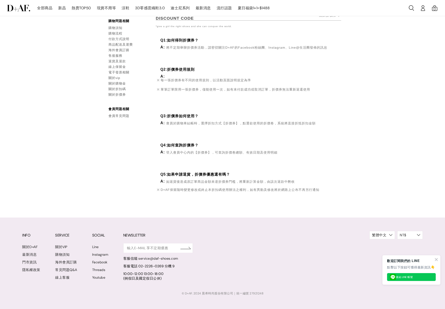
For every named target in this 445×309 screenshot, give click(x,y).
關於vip (114, 78)
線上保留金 (117, 67)
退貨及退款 (117, 61)
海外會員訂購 (118, 50)
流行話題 (224, 8)
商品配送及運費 (120, 44)
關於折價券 (117, 94)
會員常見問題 (118, 116)
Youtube (98, 277)
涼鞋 (125, 8)
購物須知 (115, 28)
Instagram (100, 254)
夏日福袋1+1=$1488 (254, 8)
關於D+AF (30, 247)
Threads (98, 270)
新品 (62, 8)
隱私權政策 (31, 270)
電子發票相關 (118, 72)
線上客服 (62, 277)
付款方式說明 (118, 39)
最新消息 (203, 8)
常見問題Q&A (66, 270)
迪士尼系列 (180, 8)
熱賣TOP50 (81, 8)
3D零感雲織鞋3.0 (150, 8)
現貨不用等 (106, 8)
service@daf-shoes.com (158, 258)
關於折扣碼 (117, 89)
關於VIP (61, 247)
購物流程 (115, 33)
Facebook (100, 262)
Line (95, 247)
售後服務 (115, 55)
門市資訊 (29, 262)
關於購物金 (117, 83)
